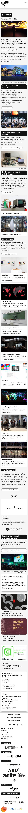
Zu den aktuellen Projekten (11, 489)
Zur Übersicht (8, 192)
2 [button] (10, 529)
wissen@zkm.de (9, 688)
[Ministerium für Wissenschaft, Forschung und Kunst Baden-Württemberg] (11, 747)
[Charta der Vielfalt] (10, 808)
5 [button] (20, 529)
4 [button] (17, 529)
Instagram (10, 724)
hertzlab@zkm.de (10, 708)
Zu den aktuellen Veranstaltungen (13, 148)
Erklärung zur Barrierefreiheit (14, 717)
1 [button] (7, 529)
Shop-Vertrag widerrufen (14, 720)
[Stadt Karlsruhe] (21, 747)
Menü (25, 2)
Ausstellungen (9, 137)
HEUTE (4, 809)
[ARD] (14, 770)
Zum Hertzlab (8, 107)
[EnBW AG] (14, 756)
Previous (12, 496)
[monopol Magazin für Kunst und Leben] (14, 765)
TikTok (17, 724)
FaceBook (6, 724)
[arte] (9, 775)
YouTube (14, 724)
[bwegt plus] (14, 789)
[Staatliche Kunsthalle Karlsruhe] (21, 802)
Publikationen (18, 137)
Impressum (10, 714)
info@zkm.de (4, 738)
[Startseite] (6, 4)
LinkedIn (21, 724)
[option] (14, 513)
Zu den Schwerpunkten (10, 254)
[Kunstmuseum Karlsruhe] (10, 802)
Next (15, 496)
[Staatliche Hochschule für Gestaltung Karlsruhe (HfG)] (14, 797)
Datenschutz (17, 714)
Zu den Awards (9, 588)
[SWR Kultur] (21, 775)
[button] (14, 29)
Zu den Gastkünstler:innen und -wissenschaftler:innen (12, 550)
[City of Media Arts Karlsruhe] (20, 808)
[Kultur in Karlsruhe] (14, 780)
